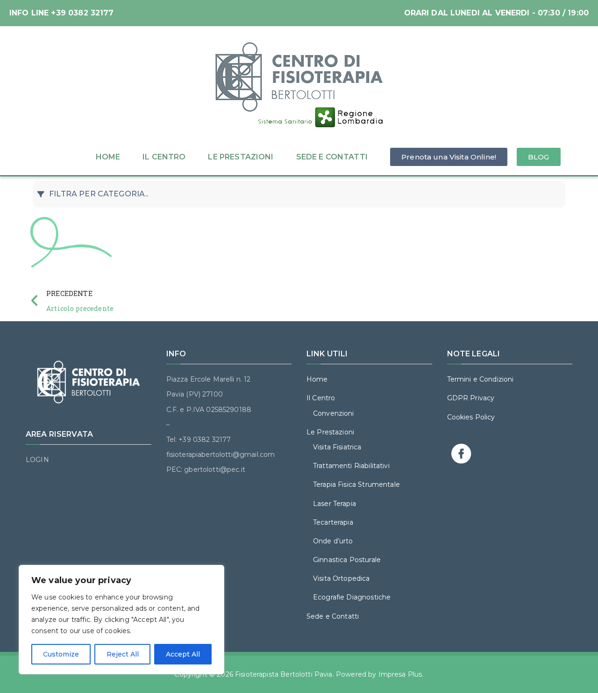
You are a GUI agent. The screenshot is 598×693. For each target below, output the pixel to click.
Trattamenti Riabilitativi (351, 466)
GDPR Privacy (471, 398)
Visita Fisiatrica (337, 447)
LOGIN (37, 459)
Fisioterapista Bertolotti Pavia (284, 674)
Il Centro (163, 156)
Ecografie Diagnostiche (352, 597)
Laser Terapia (334, 503)
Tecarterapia (333, 522)
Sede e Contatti (332, 156)
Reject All (123, 654)
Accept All (183, 654)
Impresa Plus (400, 674)
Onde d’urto (333, 541)
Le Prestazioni (240, 156)
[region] (121, 619)
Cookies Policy (471, 417)
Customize (61, 654)
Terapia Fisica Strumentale (356, 484)
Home (108, 156)
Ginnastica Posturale (347, 560)
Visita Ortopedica (341, 578)
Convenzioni (333, 413)
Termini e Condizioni (480, 379)
